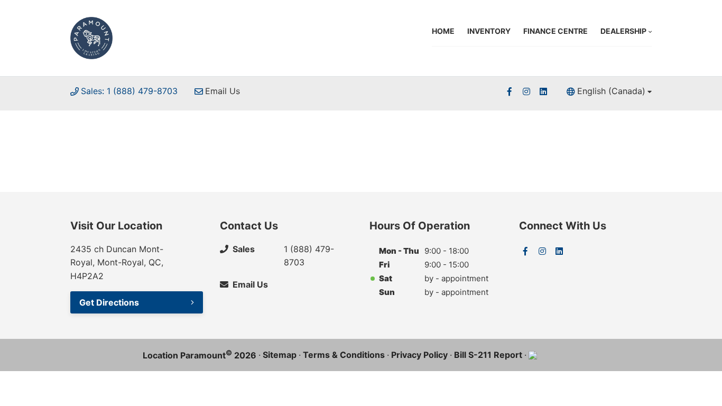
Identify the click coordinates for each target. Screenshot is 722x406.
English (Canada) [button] (611, 91)
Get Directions (109, 302)
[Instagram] (526, 91)
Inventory (489, 30)
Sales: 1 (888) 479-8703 (129, 91)
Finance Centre (555, 30)
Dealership (623, 30)
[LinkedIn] (543, 91)
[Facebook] (509, 91)
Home (443, 30)
